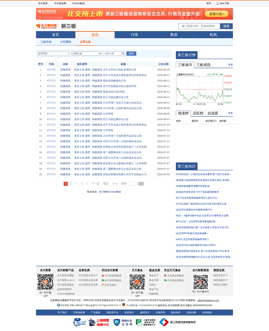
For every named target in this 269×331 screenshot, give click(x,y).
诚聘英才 (144, 312)
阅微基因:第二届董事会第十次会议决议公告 (116, 152)
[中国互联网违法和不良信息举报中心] (177, 322)
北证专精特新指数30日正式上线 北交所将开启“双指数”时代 (207, 257)
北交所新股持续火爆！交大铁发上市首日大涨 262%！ (205, 227)
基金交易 (154, 280)
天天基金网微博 (175, 275)
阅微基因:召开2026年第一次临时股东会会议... (118, 157)
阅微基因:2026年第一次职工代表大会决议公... (118, 102)
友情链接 (207, 312)
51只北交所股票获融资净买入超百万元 (197, 198)
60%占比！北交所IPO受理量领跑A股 (196, 221)
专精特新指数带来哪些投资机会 (193, 186)
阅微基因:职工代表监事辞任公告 (110, 119)
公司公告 (85, 41)
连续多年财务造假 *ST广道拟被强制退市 (198, 192)
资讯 (94, 35)
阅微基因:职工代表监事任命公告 (110, 97)
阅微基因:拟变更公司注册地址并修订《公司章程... (120, 163)
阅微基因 (65, 69)
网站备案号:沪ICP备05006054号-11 (103, 305)
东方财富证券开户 (88, 275)
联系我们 (129, 312)
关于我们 (62, 312)
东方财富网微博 (113, 275)
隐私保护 (176, 312)
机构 (213, 35)
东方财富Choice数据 (110, 191)
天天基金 (137, 270)
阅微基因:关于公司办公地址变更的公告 (114, 69)
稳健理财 (154, 293)
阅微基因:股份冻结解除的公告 (109, 80)
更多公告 (79, 69)
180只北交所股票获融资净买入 (193, 239)
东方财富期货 (200, 270)
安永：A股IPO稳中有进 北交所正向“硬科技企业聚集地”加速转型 (210, 215)
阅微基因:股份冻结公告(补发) (108, 91)
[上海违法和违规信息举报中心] (146, 322)
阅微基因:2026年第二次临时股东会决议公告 (117, 108)
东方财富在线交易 (88, 280)
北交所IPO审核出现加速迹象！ (193, 233)
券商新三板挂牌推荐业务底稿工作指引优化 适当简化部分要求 (209, 180)
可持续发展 (79, 312)
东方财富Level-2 (66, 280)
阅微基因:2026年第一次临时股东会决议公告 (117, 135)
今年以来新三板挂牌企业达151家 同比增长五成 (201, 203)
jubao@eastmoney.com (208, 300)
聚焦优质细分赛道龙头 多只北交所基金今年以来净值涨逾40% (209, 251)
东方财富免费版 (65, 275)
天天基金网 (60, 3)
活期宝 (152, 284)
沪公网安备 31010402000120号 (141, 305)
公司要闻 (65, 41)
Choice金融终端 (65, 293)
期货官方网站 (220, 284)
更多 (230, 64)
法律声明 (160, 312)
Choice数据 (78, 3)
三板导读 (45, 41)
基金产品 (154, 289)
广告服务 (95, 312)
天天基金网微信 (175, 280)
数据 (173, 35)
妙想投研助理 (64, 289)
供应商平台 (112, 312)
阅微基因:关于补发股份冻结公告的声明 (114, 86)
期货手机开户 (220, 275)
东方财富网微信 (113, 280)
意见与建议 (110, 285)
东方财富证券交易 (88, 284)
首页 (55, 35)
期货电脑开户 (220, 280)
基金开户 (154, 275)
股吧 (87, 69)
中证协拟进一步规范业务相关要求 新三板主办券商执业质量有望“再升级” (214, 174)
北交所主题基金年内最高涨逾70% (194, 209)
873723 (51, 69)
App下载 (224, 3)
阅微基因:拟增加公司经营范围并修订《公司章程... (120, 146)
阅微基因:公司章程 (102, 113)
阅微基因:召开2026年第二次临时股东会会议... (118, 141)
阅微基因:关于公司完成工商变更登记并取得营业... (120, 75)
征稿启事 (191, 312)
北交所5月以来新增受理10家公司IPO (196, 245)
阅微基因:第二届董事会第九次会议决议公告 (116, 168)
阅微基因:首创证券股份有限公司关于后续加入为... (120, 174)
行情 (134, 35)
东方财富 (43, 3)
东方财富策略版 (65, 284)
